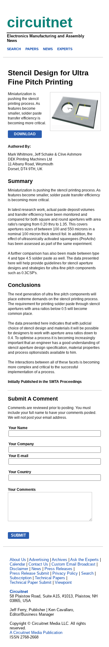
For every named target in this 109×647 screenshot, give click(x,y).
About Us (18, 559)
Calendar (17, 564)
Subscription (20, 578)
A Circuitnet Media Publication (36, 632)
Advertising (39, 559)
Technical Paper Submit (30, 582)
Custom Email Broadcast (73, 564)
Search (87, 573)
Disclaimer (19, 568)
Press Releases (58, 568)
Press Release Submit (29, 573)
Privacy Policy (65, 573)
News (36, 568)
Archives (59, 559)
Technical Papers (50, 578)
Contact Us (38, 564)
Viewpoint (63, 582)
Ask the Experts (84, 559)
